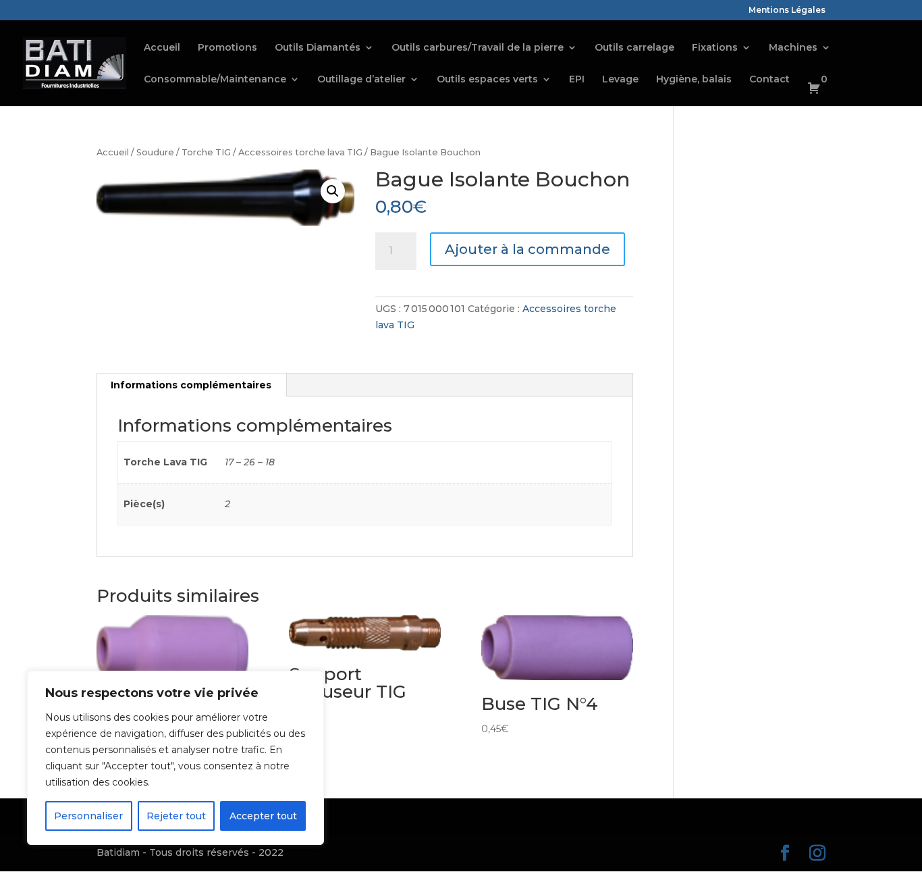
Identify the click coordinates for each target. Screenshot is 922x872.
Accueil (162, 48)
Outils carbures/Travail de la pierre (477, 48)
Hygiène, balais (694, 79)
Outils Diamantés (317, 48)
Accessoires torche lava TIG (300, 152)
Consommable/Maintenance (215, 79)
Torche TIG (206, 152)
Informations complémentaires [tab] (191, 385)
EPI (577, 79)
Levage (620, 79)
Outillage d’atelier (361, 79)
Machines (793, 48)
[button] (333, 191)
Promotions (227, 48)
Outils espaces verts (487, 79)
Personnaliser (88, 816)
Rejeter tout (176, 816)
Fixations (715, 48)
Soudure (155, 152)
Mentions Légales (787, 10)
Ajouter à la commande (527, 249)
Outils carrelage (634, 48)
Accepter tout (263, 816)
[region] (175, 758)
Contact (769, 79)
